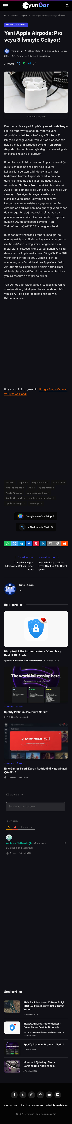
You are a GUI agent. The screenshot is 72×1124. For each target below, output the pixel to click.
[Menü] (5, 5)
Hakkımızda (11, 1105)
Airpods (10, 482)
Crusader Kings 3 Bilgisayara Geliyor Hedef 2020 (19, 566)
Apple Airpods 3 (14, 492)
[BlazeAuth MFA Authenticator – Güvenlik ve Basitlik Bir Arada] (36, 629)
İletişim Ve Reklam (32, 1105)
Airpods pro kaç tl (15, 487)
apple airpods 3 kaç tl (38, 492)
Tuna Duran (17, 50)
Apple (31, 487)
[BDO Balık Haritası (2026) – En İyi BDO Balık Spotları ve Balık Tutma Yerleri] (12, 1006)
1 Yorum (19, 56)
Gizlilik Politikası (57, 1105)
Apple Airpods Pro (15, 498)
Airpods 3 (23, 482)
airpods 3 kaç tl (40, 482)
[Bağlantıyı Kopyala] (34, 63)
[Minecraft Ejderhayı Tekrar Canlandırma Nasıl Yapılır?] (12, 1066)
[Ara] (67, 5)
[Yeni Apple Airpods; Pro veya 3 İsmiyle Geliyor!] (36, 92)
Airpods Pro (59, 482)
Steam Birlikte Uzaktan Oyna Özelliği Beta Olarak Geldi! (53, 566)
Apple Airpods (46, 487)
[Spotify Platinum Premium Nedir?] (36, 685)
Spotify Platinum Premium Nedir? (26, 712)
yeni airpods (36, 503)
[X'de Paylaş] (18, 63)
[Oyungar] (36, 6)
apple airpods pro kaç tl (41, 498)
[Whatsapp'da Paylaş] (23, 63)
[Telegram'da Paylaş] (29, 63)
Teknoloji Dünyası (16, 25)
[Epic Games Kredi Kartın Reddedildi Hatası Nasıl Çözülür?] (36, 741)
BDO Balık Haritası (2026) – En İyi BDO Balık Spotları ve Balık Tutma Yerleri (43, 1006)
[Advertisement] (36, 341)
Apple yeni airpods (15, 503)
